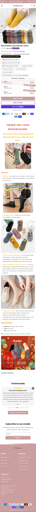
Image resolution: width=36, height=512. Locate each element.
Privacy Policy (22, 466)
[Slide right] (34, 26)
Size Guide (4, 463)
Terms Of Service (23, 469)
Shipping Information (24, 457)
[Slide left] (2, 26)
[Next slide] (28, 408)
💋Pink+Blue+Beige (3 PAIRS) (10, 66)
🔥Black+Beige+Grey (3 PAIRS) (11, 56)
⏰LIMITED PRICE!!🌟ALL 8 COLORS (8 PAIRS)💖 (15, 75)
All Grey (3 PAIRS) (7, 72)
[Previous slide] (8, 408)
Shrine (24, 510)
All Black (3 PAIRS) (8, 69)
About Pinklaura (5, 457)
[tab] (11, 407)
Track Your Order (23, 463)
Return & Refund (23, 460)
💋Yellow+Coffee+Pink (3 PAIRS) (11, 62)
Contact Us (4, 460)
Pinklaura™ (15, 510)
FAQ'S (2, 466)
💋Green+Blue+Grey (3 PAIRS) (11, 59)
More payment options (18, 110)
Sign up (18, 437)
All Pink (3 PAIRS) (21, 69)
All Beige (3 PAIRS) (27, 66)
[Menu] (1, 5)
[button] (31, 5)
